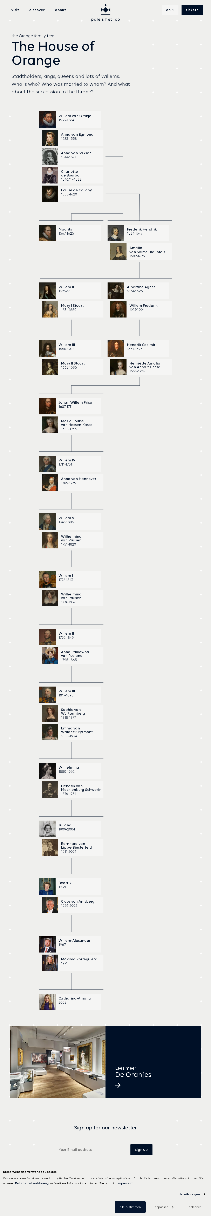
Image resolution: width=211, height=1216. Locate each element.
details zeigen (189, 1194)
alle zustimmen (130, 1207)
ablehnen (195, 1207)
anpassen (161, 1207)
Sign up (141, 1150)
